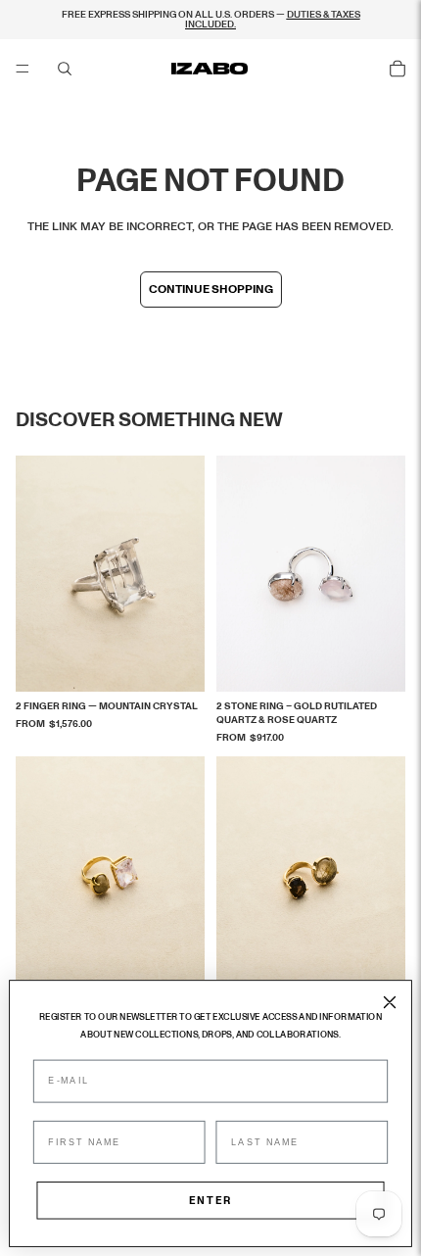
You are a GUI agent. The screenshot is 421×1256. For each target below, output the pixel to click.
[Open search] (64, 68)
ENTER (210, 1200)
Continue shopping (211, 289)
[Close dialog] (389, 1002)
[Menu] (22, 68)
